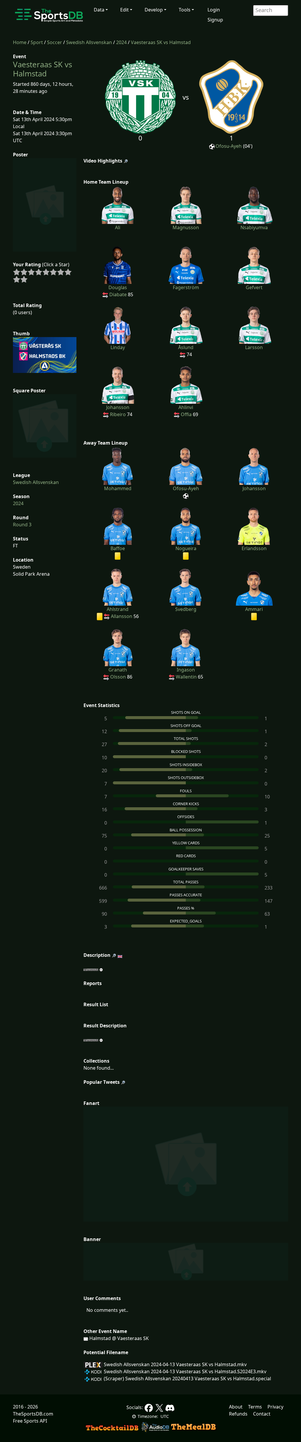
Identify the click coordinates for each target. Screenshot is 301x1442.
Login (214, 9)
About (236, 1407)
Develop (154, 9)
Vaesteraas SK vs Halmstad (161, 42)
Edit (124, 9)
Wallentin (186, 677)
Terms (255, 1407)
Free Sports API (30, 1421)
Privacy (275, 1407)
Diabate (118, 294)
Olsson (118, 677)
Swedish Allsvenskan (89, 42)
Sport (37, 42)
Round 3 (22, 524)
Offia (186, 414)
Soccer (54, 42)
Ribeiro (118, 414)
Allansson (121, 616)
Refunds (238, 1414)
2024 (121, 42)
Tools (184, 9)
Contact (261, 1414)
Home (19, 42)
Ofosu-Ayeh (228, 146)
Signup (215, 19)
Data (99, 9)
